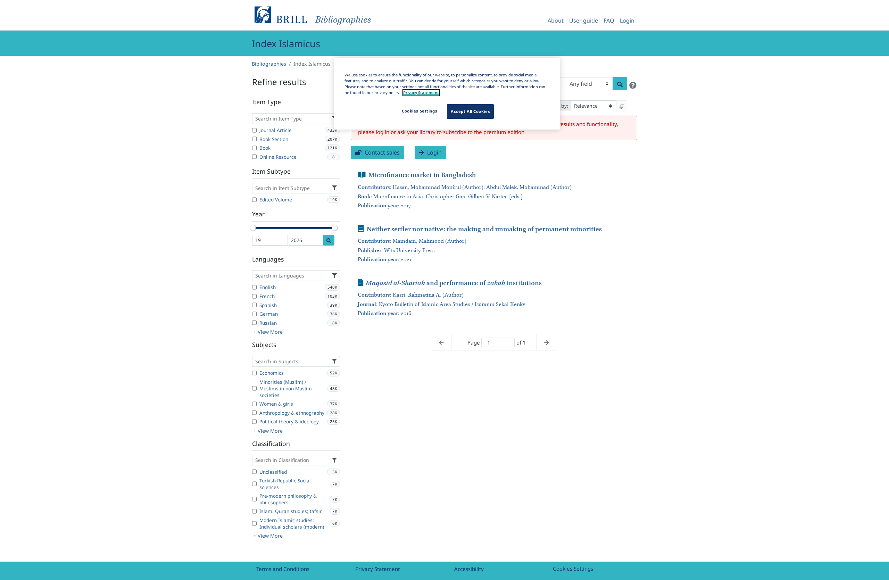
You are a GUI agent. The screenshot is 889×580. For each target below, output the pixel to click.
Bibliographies (269, 63)
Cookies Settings (573, 568)
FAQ (609, 20)
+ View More (268, 332)
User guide (583, 20)
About (556, 20)
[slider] (253, 228)
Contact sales (381, 152)
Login (627, 20)
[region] (447, 94)
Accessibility (469, 568)
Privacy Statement (377, 568)
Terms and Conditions (282, 568)
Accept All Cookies (470, 111)
